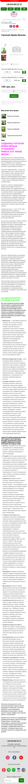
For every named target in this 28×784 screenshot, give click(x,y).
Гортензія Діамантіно (13, 122)
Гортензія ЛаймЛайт (13, 129)
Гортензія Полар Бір (13, 116)
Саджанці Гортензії (12, 30)
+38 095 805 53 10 (14, 4)
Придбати (14, 96)
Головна (3, 30)
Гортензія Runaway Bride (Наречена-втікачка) (14, 136)
